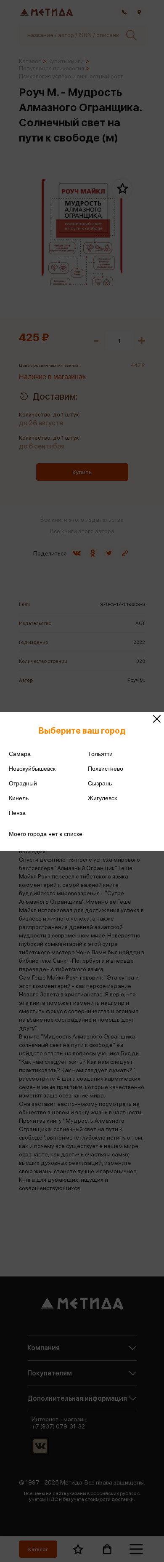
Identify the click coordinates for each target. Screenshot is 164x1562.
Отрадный (23, 783)
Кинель (19, 798)
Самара (20, 753)
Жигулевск (102, 798)
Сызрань (100, 783)
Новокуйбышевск (32, 768)
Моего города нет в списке (45, 833)
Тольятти (100, 753)
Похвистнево (105, 768)
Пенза (17, 812)
